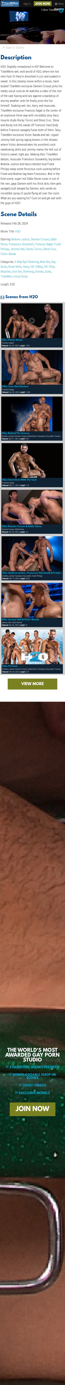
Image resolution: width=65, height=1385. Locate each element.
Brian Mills (15, 267)
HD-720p (49, 267)
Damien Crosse (40, 239)
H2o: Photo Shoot (12, 340)
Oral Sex (17, 271)
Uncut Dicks (20, 276)
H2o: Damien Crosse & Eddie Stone (22, 526)
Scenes (39, 271)
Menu (60, 3)
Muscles (6, 271)
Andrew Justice (20, 239)
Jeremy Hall (17, 249)
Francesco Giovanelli (21, 244)
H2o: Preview (10, 666)
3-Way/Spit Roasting (27, 262)
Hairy (26, 267)
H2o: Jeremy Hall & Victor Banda (20, 619)
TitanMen (6, 276)
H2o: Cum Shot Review (15, 386)
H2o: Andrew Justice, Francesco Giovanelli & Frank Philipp (32, 573)
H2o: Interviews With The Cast (19, 480)
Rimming (28, 271)
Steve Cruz (49, 249)
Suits (48, 271)
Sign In (27, 3)
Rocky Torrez (34, 249)
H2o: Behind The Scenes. (16, 433)
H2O (17, 231)
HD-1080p (37, 267)
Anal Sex (45, 262)
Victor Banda (8, 254)
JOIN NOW (42, 4)
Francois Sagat (44, 244)
